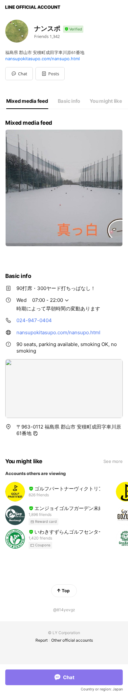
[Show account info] (73, 29)
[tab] (27, 101)
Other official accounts (72, 640)
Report (41, 640)
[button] (50, 73)
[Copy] (35, 433)
